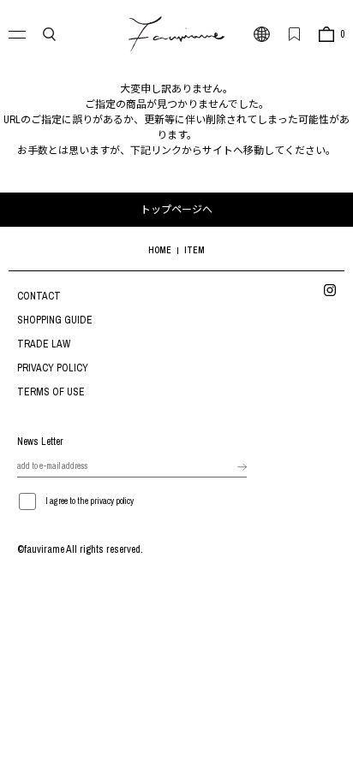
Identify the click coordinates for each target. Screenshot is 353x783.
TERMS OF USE (51, 392)
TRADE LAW (43, 344)
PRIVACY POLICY (52, 368)
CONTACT (39, 296)
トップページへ (176, 210)
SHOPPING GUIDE (55, 320)
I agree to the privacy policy (89, 501)
